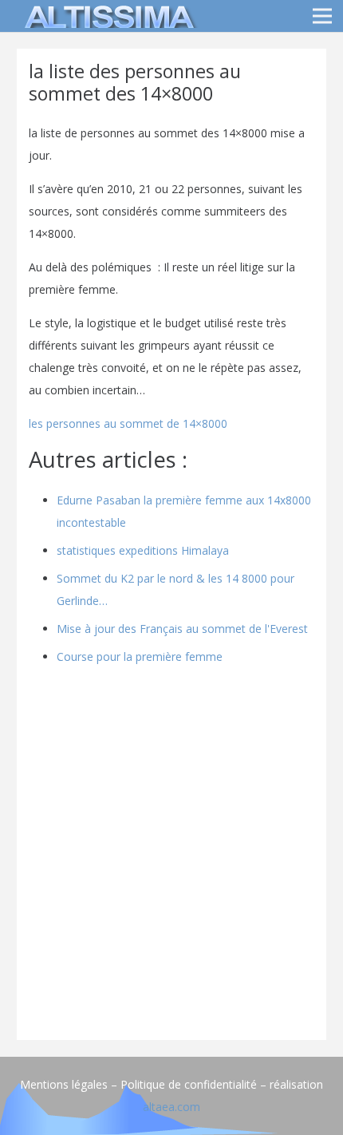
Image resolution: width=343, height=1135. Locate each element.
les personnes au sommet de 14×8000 (128, 423)
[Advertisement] (171, 856)
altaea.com (171, 1106)
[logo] (107, 16)
